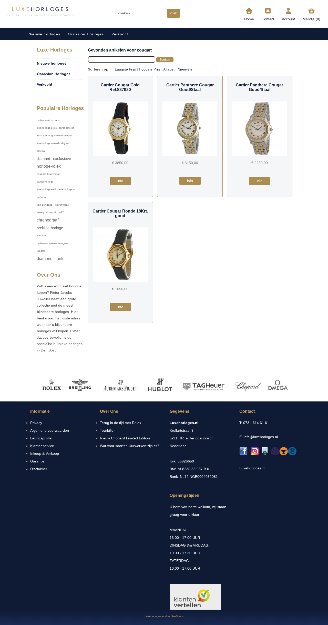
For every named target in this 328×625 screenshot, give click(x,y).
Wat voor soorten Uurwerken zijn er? (129, 446)
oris (57, 120)
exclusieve (62, 158)
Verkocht (119, 34)
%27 (61, 212)
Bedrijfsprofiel (41, 438)
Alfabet (169, 69)
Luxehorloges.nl (252, 468)
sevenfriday (62, 204)
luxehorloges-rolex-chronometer (55, 127)
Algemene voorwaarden (49, 430)
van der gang (45, 204)
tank (59, 258)
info (120, 181)
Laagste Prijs (125, 69)
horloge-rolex (49, 166)
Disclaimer (38, 469)
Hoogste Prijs (149, 69)
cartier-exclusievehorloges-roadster (52, 247)
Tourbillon (108, 430)
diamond (45, 258)
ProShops (177, 616)
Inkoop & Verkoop (44, 453)
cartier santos (45, 120)
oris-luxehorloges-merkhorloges (54, 135)
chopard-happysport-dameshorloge (49, 178)
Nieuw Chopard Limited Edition (125, 438)
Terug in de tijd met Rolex (120, 423)
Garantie (37, 461)
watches (41, 235)
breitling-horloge (50, 228)
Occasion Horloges (86, 34)
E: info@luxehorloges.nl (258, 437)
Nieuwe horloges (44, 34)
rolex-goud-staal (46, 212)
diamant (43, 158)
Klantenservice (42, 446)
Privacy (36, 423)
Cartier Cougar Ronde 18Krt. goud (120, 213)
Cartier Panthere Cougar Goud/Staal (190, 87)
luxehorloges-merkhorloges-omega (53, 147)
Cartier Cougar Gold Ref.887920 (120, 87)
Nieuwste (185, 69)
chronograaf (47, 220)
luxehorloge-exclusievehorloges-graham (56, 193)
